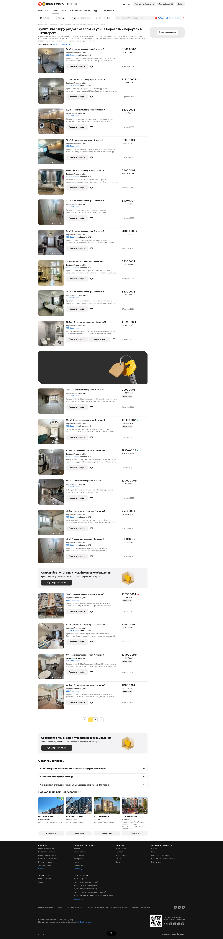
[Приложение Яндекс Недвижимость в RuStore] (182, 924)
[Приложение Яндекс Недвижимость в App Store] (170, 924)
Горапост (119, 852)
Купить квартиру (80, 879)
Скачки (118, 862)
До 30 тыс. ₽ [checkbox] (48, 371)
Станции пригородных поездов (163, 859)
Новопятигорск (121, 848)
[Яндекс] (181, 934)
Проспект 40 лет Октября (48, 859)
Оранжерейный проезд (47, 855)
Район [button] (160, 18)
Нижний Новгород (81, 865)
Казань (76, 862)
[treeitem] (44, 10)
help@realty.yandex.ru (84, 922)
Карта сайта (145, 907)
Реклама (59, 907)
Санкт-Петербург (80, 852)
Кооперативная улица (46, 852)
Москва (77, 848)
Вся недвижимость (45, 907)
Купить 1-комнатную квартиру (85, 885)
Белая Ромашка (121, 855)
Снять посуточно (44, 879)
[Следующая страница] (101, 720)
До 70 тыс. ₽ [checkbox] (79, 371)
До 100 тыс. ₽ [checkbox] (95, 371)
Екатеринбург (79, 859)
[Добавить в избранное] (91, 66)
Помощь (135, 907)
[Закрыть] (184, 18)
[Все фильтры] (40, 18)
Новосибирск (79, 855)
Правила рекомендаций (120, 907)
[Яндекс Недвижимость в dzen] (179, 907)
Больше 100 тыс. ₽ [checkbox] (51, 378)
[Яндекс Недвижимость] (51, 4)
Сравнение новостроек (160, 855)
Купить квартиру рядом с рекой (86, 882)
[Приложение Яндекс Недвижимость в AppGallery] (178, 924)
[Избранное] (124, 4)
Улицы (153, 852)
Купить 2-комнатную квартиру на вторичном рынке (93, 895)
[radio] (95, 719)
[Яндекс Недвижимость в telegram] (183, 907)
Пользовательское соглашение (97, 907)
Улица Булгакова (44, 865)
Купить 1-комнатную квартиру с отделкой (90, 892)
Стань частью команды (73, 907)
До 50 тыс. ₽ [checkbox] (63, 371)
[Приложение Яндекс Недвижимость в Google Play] (174, 924)
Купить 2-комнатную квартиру (85, 889)
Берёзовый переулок (74, 53)
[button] (129, 4)
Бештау (118, 859)
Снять (40, 882)
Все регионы (156, 862)
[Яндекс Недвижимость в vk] (175, 907)
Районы (154, 848)
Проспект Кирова (45, 862)
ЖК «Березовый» (72, 55)
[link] (180, 4)
